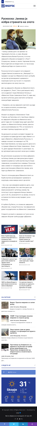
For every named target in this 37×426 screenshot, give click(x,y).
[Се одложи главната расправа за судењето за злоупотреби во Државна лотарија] (27, 275)
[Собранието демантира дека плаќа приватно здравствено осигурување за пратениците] (9, 252)
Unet (17, 413)
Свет (12, 356)
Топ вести (24, 335)
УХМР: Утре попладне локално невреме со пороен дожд (21, 317)
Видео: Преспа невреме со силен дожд (22, 303)
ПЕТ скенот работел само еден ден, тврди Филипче (26, 260)
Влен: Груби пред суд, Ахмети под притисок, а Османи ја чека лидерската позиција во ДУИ (9, 239)
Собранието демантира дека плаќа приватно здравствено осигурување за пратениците (9, 262)
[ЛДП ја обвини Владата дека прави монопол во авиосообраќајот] (9, 275)
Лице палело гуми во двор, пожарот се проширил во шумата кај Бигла (22, 331)
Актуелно (16, 307)
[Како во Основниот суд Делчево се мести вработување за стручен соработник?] (27, 229)
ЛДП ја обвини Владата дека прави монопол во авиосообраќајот (9, 283)
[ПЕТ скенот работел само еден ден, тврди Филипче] (27, 252)
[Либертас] (8, 5)
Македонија (23, 307)
